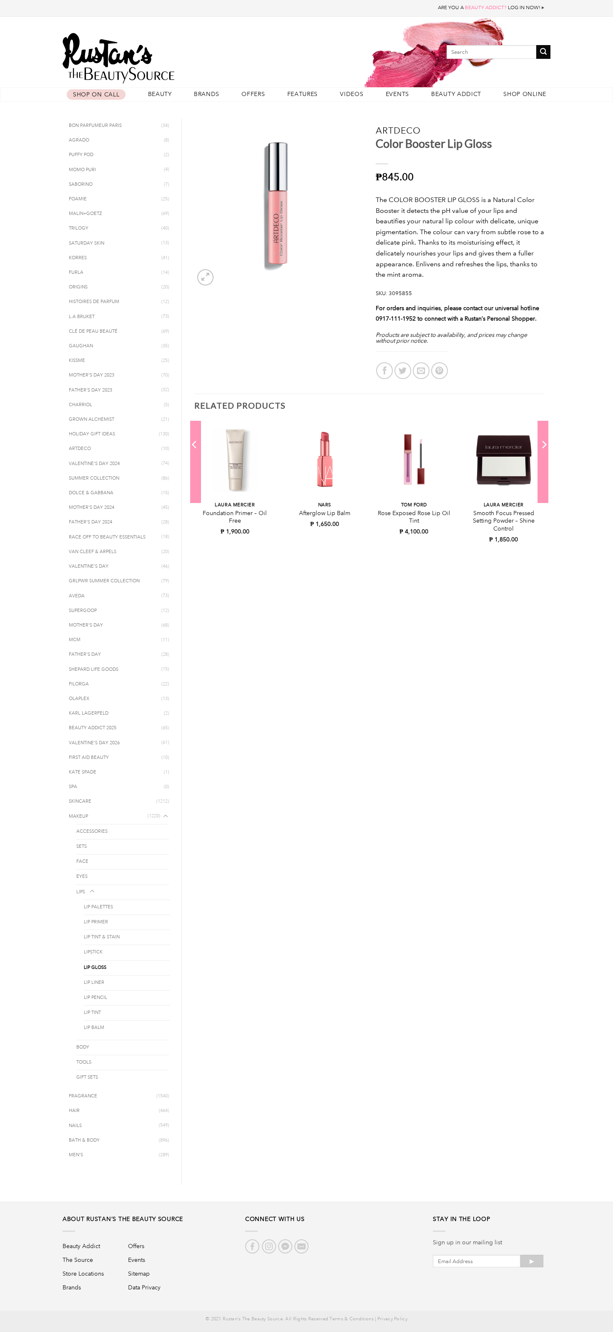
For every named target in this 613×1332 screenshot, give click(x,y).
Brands (206, 94)
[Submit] (543, 52)
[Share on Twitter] (402, 370)
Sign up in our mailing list (467, 1242)
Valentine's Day (88, 566)
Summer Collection (94, 478)
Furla (76, 272)
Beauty (160, 94)
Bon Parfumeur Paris (95, 126)
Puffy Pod (81, 155)
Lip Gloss (95, 968)
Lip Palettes (98, 907)
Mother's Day (86, 625)
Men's (76, 1155)
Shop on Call (96, 94)
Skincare (80, 801)
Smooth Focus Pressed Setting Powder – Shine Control (504, 520)
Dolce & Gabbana (91, 493)
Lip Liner (94, 983)
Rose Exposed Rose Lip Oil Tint (414, 517)
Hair (74, 1111)
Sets (81, 846)
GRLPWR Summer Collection (104, 581)
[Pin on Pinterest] (439, 370)
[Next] (544, 461)
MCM (74, 640)
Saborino (81, 184)
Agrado (79, 140)
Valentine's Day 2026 (94, 743)
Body (82, 1047)
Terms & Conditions (351, 1319)
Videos (351, 94)
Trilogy (78, 228)
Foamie (78, 199)
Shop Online (524, 94)
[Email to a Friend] (421, 370)
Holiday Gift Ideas (92, 434)
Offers (253, 94)
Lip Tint (92, 1013)
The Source (78, 1260)
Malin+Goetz (85, 214)
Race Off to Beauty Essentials (107, 537)
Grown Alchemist (91, 419)
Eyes (82, 877)
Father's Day (85, 654)
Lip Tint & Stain (102, 937)
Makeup (78, 816)
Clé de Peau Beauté (93, 331)
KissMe (77, 361)
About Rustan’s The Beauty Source (123, 1219)
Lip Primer (96, 922)
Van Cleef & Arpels (92, 552)
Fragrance (83, 1096)
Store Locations (83, 1273)
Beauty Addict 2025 (92, 728)
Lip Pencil (95, 998)
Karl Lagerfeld (88, 713)
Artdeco (80, 449)
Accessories (92, 831)
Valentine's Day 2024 (94, 464)
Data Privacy (144, 1287)
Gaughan (81, 346)
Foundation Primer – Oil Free (235, 517)
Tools (83, 1062)
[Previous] (194, 461)
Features (302, 94)
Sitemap (139, 1273)
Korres (78, 258)
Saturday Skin (86, 243)
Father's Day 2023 (90, 390)
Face (82, 861)
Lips (80, 892)
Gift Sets (87, 1077)
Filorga (79, 684)
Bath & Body (84, 1140)
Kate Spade (82, 772)
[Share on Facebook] (384, 370)
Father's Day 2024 (90, 522)
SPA (73, 787)
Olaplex (79, 699)
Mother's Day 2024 (91, 508)
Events (397, 94)
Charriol (80, 405)
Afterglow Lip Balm (324, 513)
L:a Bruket (82, 317)
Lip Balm (94, 1028)
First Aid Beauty (89, 758)
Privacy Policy (392, 1319)
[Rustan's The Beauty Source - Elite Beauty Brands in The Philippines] (156, 55)
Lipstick (93, 952)
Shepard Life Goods (93, 669)
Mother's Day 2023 (91, 375)
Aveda (77, 596)
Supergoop (83, 611)
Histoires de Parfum (94, 302)
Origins (78, 287)
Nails (75, 1126)
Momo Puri (82, 170)
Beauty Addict (456, 94)
